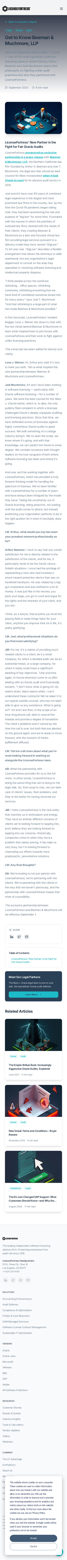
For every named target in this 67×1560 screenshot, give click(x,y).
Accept (33, 1538)
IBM (4, 1373)
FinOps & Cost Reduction (16, 1315)
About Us (7, 1470)
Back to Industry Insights (23, 21)
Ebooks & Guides (11, 1413)
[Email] (28, 1280)
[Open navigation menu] (61, 9)
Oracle (6, 1350)
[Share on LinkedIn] (11, 937)
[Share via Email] (26, 937)
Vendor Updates (11, 1430)
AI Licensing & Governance (17, 1298)
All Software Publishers (15, 1390)
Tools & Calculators (13, 1424)
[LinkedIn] (5, 1280)
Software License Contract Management (24, 1327)
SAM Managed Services (15, 1321)
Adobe (6, 1384)
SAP (4, 1378)
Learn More (31, 994)
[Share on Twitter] (19, 937)
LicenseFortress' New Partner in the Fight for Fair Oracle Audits (34, 960)
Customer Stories (12, 1407)
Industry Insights (11, 1418)
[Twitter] (13, 1280)
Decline (33, 1547)
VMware (7, 1367)
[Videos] (20, 1280)
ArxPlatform (8, 1464)
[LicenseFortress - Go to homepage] (16, 9)
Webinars (7, 1441)
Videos (6, 1436)
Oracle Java (8, 1356)
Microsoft (7, 1361)
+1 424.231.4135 (10, 1271)
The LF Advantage (12, 1459)
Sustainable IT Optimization (17, 1332)
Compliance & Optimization (17, 1310)
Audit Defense (10, 1304)
